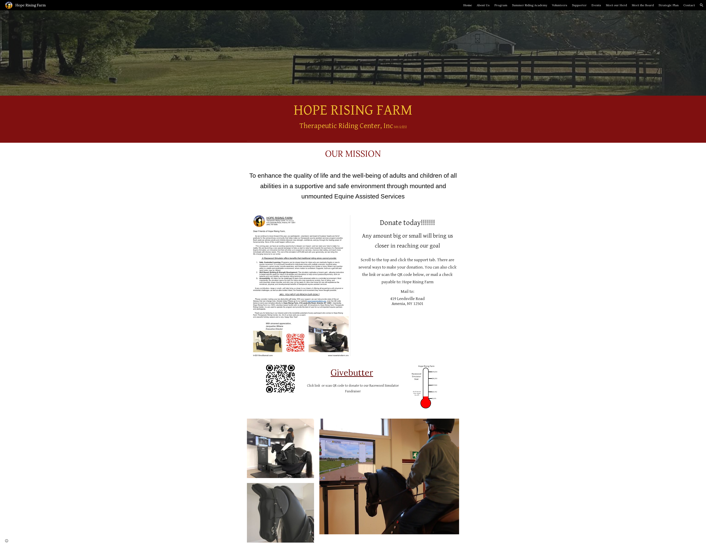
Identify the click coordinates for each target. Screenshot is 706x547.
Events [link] (596, 5)
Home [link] (467, 5)
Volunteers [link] (559, 5)
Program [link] (500, 5)
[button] (701, 5)
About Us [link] (483, 5)
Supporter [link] (579, 5)
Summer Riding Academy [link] (529, 5)
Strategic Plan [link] (669, 5)
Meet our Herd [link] (616, 5)
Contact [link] (689, 5)
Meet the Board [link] (643, 5)
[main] (353, 117)
